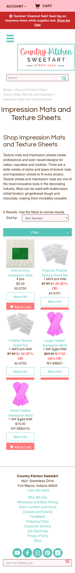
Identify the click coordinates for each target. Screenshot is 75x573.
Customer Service (37, 526)
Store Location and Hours (37, 506)
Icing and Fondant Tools (30, 89)
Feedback (37, 516)
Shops (7, 89)
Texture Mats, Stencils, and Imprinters (28, 94)
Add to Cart (22, 306)
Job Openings (37, 530)
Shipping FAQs (37, 521)
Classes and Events (37, 511)
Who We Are (37, 497)
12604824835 (37, 490)
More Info (20, 296)
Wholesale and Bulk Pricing (37, 502)
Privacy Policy (37, 535)
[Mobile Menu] (9, 39)
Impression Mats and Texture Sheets (27, 99)
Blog (37, 540)
